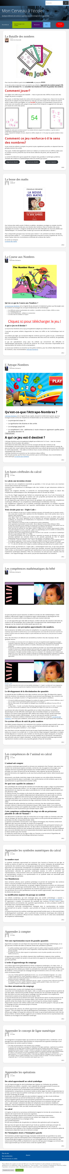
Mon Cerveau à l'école (22, 10)
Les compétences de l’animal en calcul (28, 754)
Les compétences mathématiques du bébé (30, 568)
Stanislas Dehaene (15, 260)
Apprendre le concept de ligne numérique (30, 1030)
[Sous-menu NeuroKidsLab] (11, 24)
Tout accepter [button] (19, 1170)
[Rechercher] (66, 3)
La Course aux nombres (21, 456)
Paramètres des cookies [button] (8, 1170)
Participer (60, 24)
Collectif (12, 183)
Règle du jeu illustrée (12, 162)
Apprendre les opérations (20, 1072)
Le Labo (12, 475)
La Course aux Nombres (19, 257)
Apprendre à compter (55, 899)
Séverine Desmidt (15, 40)
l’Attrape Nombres (32, 349)
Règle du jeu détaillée (32, 162)
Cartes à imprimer (51, 162)
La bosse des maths (16, 179)
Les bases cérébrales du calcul (23, 471)
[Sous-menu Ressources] (42, 24)
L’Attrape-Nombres (17, 364)
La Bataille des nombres (19, 36)
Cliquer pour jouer (10, 433)
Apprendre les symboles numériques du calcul (33, 850)
